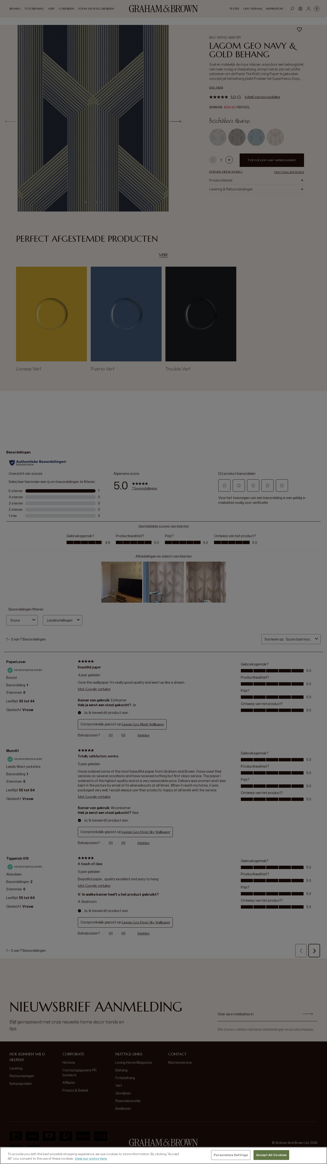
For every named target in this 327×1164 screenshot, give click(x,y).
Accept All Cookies (271, 1155)
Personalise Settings (231, 1155)
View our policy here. (91, 1159)
